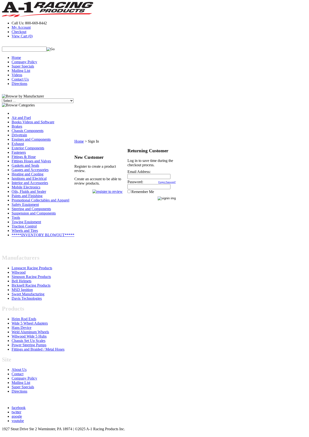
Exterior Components (28, 148)
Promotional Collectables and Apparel (40, 200)
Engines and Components (31, 139)
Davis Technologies (27, 298)
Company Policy (24, 62)
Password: (135, 182)
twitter (16, 412)
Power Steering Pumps (29, 345)
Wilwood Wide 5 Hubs (29, 336)
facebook (19, 408)
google (17, 416)
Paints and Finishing (27, 196)
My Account (21, 27)
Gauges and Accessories (30, 170)
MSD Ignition (22, 290)
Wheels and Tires (25, 231)
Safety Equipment (25, 204)
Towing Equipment (26, 222)
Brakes (17, 126)
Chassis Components (27, 131)
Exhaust (18, 144)
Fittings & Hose (24, 157)
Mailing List (21, 71)
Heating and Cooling (27, 174)
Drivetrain (19, 135)
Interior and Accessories (30, 183)
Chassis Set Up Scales (28, 341)
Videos (17, 75)
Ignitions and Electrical (29, 178)
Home (16, 57)
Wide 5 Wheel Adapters (30, 323)
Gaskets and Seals (25, 165)
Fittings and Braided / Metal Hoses (38, 349)
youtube (18, 421)
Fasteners (19, 152)
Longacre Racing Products (32, 268)
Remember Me (142, 192)
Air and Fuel (21, 118)
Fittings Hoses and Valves (31, 161)
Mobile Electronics (26, 187)
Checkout (19, 32)
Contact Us (20, 79)
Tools (16, 217)
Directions (19, 84)
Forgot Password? (167, 182)
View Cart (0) (22, 36)
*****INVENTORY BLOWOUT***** (43, 235)
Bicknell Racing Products (31, 285)
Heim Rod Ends (24, 319)
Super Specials (23, 66)
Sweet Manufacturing (28, 294)
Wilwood (19, 272)
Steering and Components (31, 209)
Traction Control (24, 226)
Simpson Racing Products (31, 277)
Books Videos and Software (33, 122)
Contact (17, 374)
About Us (19, 370)
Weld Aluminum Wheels (30, 332)
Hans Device (21, 328)
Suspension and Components (34, 213)
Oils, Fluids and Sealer (29, 191)
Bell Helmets (21, 281)
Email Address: (139, 172)
